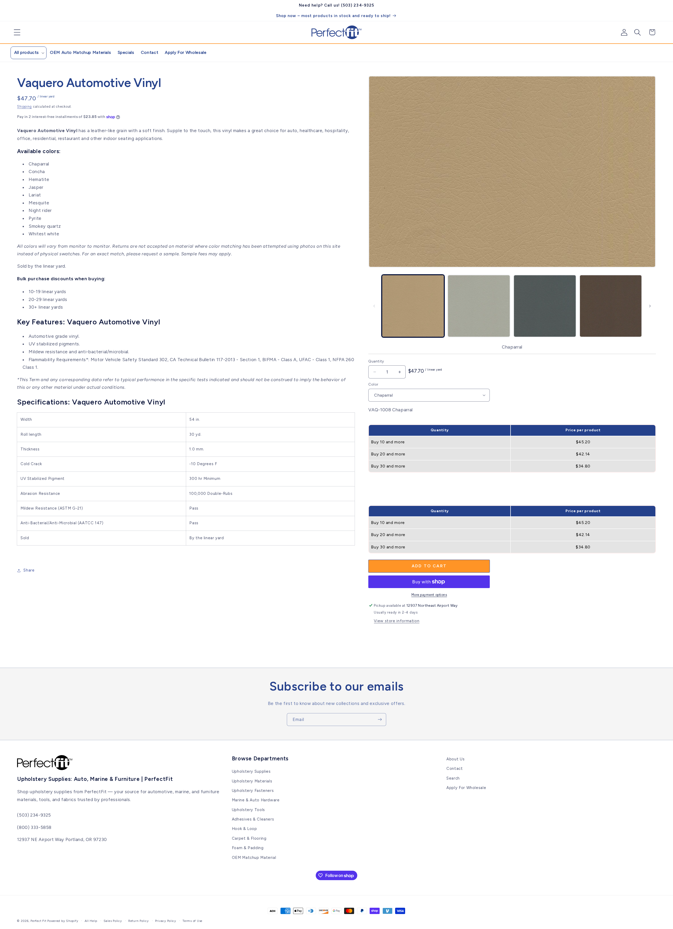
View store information (396, 621)
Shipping (24, 106)
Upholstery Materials (252, 781)
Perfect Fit (38, 921)
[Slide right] (650, 306)
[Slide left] (374, 306)
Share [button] (28, 570)
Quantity (376, 361)
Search (453, 778)
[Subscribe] (380, 719)
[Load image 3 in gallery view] (544, 306)
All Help (91, 921)
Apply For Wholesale (466, 787)
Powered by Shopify (62, 921)
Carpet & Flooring (249, 838)
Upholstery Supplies (251, 771)
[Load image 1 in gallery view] (413, 306)
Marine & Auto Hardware (256, 800)
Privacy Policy (165, 921)
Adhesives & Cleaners (253, 819)
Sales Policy (113, 921)
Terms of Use (192, 921)
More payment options (429, 595)
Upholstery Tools (248, 809)
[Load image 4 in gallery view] (610, 306)
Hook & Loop (244, 829)
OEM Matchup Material (254, 857)
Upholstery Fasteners (253, 790)
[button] (15, 32)
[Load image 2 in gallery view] (478, 306)
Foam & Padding (248, 847)
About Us (455, 759)
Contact (454, 768)
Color (373, 384)
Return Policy (138, 921)
